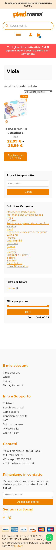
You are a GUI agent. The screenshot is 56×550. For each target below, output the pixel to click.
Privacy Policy (11, 428)
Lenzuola (12, 243)
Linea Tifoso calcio (17, 266)
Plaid (10, 229)
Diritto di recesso (13, 424)
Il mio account (11, 372)
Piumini (11, 252)
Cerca (28, 191)
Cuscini (11, 246)
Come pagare (11, 411)
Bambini (11, 260)
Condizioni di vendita (15, 416)
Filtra (28, 312)
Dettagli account (13, 385)
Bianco (11, 288)
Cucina (11, 249)
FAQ (5, 420)
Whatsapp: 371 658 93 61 (17, 459)
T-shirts (11, 257)
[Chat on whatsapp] (49, 537)
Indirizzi (7, 381)
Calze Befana (14, 263)
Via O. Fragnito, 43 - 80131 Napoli (22, 451)
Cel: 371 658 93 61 (13, 455)
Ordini (6, 376)
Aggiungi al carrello (15, 157)
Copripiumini (14, 240)
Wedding (12, 234)
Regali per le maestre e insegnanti (27, 232)
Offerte (11, 220)
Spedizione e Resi (13, 407)
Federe (11, 237)
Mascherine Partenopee (21, 212)
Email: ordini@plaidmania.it (19, 463)
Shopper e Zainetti (18, 254)
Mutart (18, 546)
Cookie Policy (11, 432)
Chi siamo (8, 403)
